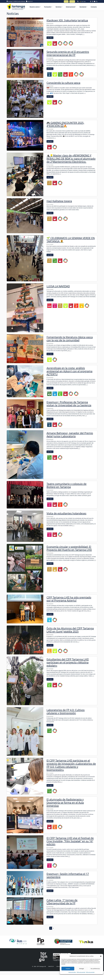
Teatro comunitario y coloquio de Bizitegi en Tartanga (66, 485)
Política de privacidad (81, 972)
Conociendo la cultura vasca (63, 83)
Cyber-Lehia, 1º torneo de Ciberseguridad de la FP (62, 901)
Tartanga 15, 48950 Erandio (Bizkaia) (16, 1)
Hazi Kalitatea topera (59, 201)
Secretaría (83, 7)
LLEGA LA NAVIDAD (58, 286)
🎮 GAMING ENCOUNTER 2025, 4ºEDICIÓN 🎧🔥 (65, 124)
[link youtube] (95, 1)
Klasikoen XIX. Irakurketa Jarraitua (67, 20)
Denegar (81, 968)
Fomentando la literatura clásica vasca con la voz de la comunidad (70, 338)
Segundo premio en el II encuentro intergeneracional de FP (68, 53)
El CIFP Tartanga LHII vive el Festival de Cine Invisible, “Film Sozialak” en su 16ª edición (70, 841)
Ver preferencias (95, 968)
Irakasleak (72, 1)
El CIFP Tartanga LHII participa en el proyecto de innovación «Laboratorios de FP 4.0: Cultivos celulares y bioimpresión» (71, 765)
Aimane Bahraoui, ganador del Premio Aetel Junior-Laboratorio (70, 434)
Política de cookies (72, 972)
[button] (101, 956)
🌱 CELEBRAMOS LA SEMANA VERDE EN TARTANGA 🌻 (71, 239)
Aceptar (68, 968)
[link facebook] (91, 1)
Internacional (70, 7)
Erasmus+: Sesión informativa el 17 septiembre (68, 875)
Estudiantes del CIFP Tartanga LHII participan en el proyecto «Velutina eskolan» (68, 662)
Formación (47, 7)
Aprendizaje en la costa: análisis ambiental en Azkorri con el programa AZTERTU (69, 371)
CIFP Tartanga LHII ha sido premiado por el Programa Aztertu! (69, 599)
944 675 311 (30, 1)
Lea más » (50, 37)
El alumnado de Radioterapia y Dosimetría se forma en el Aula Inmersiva (65, 802)
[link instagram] (93, 1)
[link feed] (96, 1)
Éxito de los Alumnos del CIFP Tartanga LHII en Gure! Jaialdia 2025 (70, 630)
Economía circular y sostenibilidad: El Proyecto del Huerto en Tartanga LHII (69, 548)
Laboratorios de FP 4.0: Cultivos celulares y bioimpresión (66, 711)
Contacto (94, 7)
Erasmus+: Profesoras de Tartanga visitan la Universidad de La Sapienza (69, 403)
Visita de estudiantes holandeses (66, 513)
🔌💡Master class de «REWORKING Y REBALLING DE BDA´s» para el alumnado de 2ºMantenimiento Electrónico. (71, 158)
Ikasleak (66, 1)
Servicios (58, 7)
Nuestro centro (34, 7)
